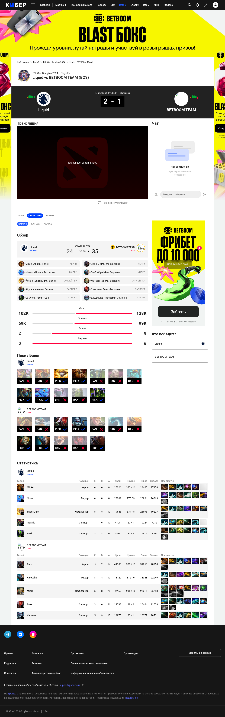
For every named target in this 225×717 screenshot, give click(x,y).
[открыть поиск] (189, 5)
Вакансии (37, 653)
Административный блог (46, 673)
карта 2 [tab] (35, 224)
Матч (21, 215)
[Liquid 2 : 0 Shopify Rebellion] (31, 96)
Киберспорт (23, 62)
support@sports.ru (70, 685)
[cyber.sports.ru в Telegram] (8, 635)
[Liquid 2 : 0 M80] (29, 96)
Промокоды (131, 653)
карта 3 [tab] (48, 224)
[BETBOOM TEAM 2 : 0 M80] (192, 96)
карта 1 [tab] (22, 224)
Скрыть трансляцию (115, 203)
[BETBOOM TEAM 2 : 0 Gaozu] (194, 96)
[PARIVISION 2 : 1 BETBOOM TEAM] (197, 98)
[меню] (33, 5)
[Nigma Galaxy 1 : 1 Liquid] (27, 97)
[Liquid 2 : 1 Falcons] (32, 97)
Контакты (10, 673)
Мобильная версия (200, 652)
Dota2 (36, 62)
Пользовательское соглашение (89, 663)
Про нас (8, 653)
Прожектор (77, 653)
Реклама (37, 663)
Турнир (50, 215)
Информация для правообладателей (92, 673)
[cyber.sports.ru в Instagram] (34, 635)
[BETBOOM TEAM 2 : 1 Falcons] (196, 97)
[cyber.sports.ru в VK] (21, 635)
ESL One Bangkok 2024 (54, 62)
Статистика (35, 215)
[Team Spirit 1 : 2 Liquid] (34, 97)
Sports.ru (13, 693)
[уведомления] (197, 5)
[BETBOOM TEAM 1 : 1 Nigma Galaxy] (190, 97)
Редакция (10, 663)
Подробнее (131, 697)
